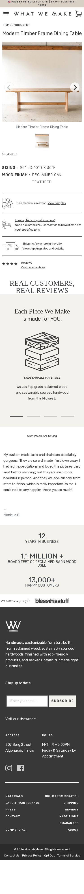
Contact (12, 816)
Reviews (72, 809)
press (10, 809)
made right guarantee (69, 820)
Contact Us (11, 855)
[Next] (75, 87)
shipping (71, 802)
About (73, 829)
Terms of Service (68, 855)
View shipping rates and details (42, 248)
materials (14, 796)
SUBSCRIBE (62, 701)
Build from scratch (62, 796)
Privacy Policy (31, 855)
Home (7, 25)
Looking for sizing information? (35, 220)
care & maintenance (22, 802)
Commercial (15, 829)
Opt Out (49, 855)
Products (20, 25)
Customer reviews (33, 267)
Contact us (50, 225)
